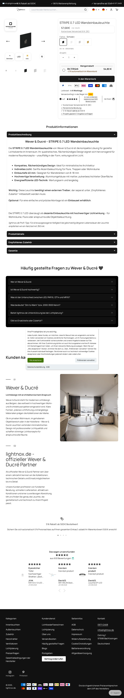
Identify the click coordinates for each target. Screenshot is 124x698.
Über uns (46, 634)
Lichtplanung (12, 648)
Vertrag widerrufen (53, 658)
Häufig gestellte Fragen (53, 643)
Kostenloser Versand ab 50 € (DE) (75, 31)
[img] (62, 555)
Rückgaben (47, 653)
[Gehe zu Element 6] (25, 70)
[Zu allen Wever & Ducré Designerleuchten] (11, 25)
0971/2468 (103, 624)
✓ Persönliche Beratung (71, 108)
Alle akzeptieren (35, 360)
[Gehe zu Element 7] (35, 70)
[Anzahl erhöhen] (74, 57)
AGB (48, 367)
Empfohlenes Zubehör (20, 242)
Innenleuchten (13, 624)
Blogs (44, 648)
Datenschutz (78, 629)
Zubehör (10, 634)
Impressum (77, 634)
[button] (60, 590)
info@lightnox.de (106, 630)
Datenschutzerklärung (36, 367)
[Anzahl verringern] (63, 57)
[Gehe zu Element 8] (45, 70)
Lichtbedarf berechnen (53, 624)
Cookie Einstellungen (82, 643)
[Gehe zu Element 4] (6, 70)
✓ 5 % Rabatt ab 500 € (25, 3)
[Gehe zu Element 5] (16, 70)
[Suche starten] (85, 9)
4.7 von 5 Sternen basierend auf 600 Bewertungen (91, 99)
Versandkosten (49, 639)
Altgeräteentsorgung (82, 653)
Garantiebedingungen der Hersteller (18, 659)
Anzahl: (63, 52)
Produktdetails (16, 234)
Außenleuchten (13, 629)
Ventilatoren (12, 643)
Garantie (13, 250)
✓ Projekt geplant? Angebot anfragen (77, 113)
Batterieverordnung (81, 648)
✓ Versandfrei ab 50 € (102, 3)
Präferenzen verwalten (86, 360)
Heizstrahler (12, 639)
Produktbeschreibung (19, 134)
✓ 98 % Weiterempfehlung (63, 3)
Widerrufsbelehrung (81, 639)
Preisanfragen (12, 653)
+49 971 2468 (116, 3)
